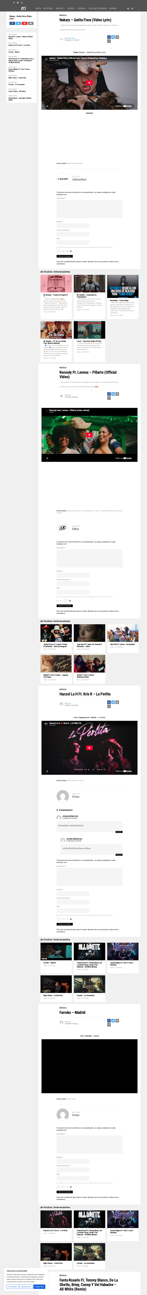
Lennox (119, 511)
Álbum (81, 8)
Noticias (47, 8)
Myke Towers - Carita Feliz (17, 78)
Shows (112, 8)
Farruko (73, 1099)
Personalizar (12, 1287)
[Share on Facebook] (12, 23)
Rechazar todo (26, 1287)
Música (60, 8)
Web (58, 239)
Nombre (59, 222)
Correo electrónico (63, 230)
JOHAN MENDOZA (70, 816)
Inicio (38, 8)
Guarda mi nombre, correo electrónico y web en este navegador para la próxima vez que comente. (86, 247)
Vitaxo (45, 649)
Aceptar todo (39, 1287)
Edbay (45, 312)
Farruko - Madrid (13, 52)
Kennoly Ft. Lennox (79, 511)
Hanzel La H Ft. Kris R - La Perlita (19, 45)
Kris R (82, 780)
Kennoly (70, 511)
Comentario (61, 198)
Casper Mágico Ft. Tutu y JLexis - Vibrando (19, 70)
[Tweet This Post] (18, 23)
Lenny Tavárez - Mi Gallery (17, 91)
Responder (119, 831)
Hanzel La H (75, 780)
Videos (70, 8)
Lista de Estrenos (98, 8)
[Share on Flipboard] (24, 23)
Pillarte (59, 513)
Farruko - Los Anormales (16, 84)
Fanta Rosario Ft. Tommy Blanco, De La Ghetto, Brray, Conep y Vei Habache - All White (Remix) (21, 60)
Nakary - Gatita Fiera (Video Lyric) (21, 17)
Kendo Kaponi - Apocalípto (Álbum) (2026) (19, 99)
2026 (69, 780)
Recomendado (77, 163)
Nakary (69, 163)
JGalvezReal (71, 38)
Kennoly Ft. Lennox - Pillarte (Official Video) (20, 37)
